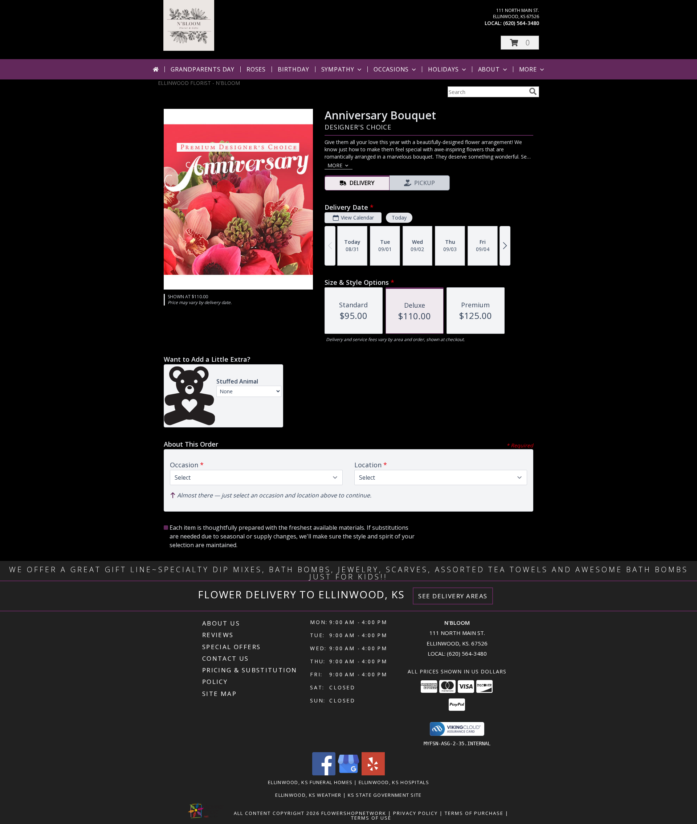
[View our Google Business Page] (348, 773)
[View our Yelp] (373, 773)
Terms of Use (371, 818)
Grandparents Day (203, 69)
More (528, 69)
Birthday (293, 69)
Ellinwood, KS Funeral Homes (310, 782)
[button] (520, 43)
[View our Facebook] (323, 773)
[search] (533, 91)
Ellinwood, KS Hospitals (394, 782)
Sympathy (337, 69)
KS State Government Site (385, 795)
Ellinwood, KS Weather (308, 795)
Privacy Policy (415, 813)
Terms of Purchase (474, 813)
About (489, 69)
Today (399, 217)
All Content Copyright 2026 (276, 813)
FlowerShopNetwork (353, 813)
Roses (256, 69)
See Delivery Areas (453, 596)
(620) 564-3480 (521, 23)
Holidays (443, 69)
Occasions (391, 69)
